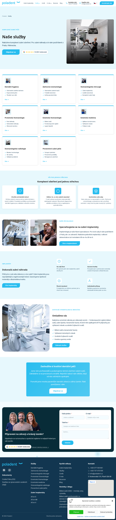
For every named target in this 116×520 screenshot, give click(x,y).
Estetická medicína (38, 482)
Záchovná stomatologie (39, 471)
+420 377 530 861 (96, 468)
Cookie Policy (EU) (8, 479)
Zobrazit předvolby (106, 512)
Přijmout (76, 512)
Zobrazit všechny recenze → (40, 447)
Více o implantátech (69, 243)
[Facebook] (4, 470)
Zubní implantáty (28, 3)
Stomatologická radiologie (40, 485)
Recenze (55, 3)
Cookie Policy (80, 516)
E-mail (88, 414)
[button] (112, 501)
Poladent (4, 16)
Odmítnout (91, 512)
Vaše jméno (66, 414)
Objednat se (11, 52)
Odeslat (67, 443)
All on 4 (33, 502)
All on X (33, 497)
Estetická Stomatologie (39, 479)
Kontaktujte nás (107, 3)
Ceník (43, 3)
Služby (37, 3)
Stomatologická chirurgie (40, 474)
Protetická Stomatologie (40, 476)
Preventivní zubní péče (39, 488)
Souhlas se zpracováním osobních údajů (94, 516)
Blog (61, 3)
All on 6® (34, 500)
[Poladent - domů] (11, 3)
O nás (48, 3)
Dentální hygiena (37, 468)
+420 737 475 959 (96, 471)
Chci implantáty (11, 285)
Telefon (65, 422)
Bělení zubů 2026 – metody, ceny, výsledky (71, 492)
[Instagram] (9, 470)
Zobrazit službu (61, 345)
